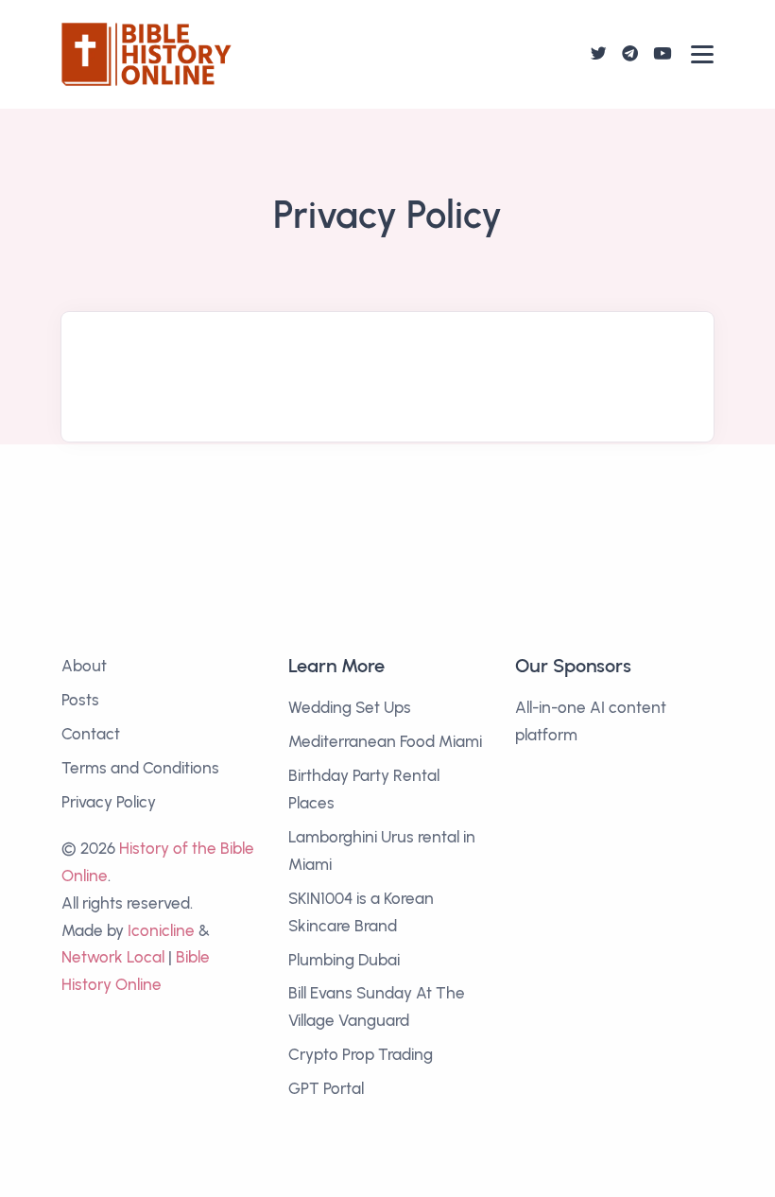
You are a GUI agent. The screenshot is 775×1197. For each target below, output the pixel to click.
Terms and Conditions (140, 767)
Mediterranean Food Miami (385, 741)
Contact (90, 733)
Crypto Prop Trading (360, 1054)
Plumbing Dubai (344, 959)
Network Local (112, 956)
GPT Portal (326, 1088)
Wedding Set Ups (349, 707)
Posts (80, 699)
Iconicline (161, 930)
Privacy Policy (108, 801)
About (84, 665)
